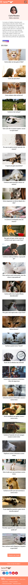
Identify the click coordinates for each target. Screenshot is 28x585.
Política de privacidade (7, 583)
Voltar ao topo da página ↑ (14, 564)
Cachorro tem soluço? (14, 112)
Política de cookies (17, 583)
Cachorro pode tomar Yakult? (14, 346)
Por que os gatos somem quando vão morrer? (14, 148)
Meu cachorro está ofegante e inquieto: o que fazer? (14, 547)
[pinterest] (16, 573)
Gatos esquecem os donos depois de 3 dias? (14, 202)
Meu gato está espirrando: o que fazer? (14, 313)
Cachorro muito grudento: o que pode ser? (14, 258)
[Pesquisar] (26, 2)
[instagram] (10, 573)
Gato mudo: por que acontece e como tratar (14, 473)
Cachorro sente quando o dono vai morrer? (14, 183)
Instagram (5, 41)
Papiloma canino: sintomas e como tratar (14, 454)
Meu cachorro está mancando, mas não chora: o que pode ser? (14, 276)
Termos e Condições (13, 581)
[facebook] (3, 573)
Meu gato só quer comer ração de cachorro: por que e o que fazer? (14, 239)
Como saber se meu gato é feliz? (14, 62)
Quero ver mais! (14, 555)
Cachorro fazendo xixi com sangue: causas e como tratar (14, 436)
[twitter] (7, 573)
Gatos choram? (14, 329)
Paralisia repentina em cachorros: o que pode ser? (14, 529)
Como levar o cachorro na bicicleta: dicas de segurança (14, 380)
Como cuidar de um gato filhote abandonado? (14, 295)
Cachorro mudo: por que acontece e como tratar (14, 492)
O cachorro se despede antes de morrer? (14, 221)
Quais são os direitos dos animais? (14, 363)
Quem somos (22, 579)
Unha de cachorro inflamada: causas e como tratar (14, 399)
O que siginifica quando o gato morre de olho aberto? (14, 510)
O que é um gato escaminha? (14, 166)
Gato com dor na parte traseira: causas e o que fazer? (14, 130)
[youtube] (13, 573)
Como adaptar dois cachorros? (14, 95)
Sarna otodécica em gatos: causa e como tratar (14, 417)
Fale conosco (5, 581)
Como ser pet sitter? (14, 79)
